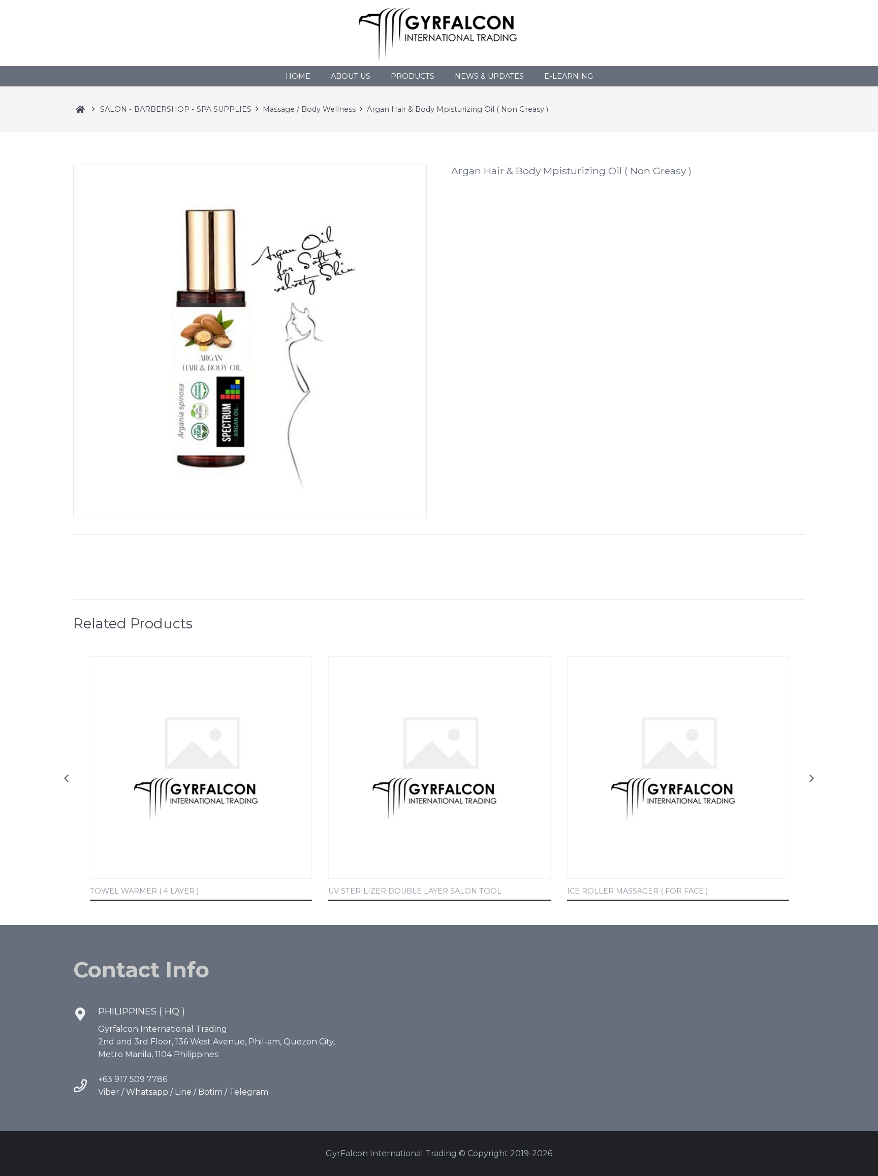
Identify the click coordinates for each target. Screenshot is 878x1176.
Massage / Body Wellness (309, 109)
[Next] (811, 779)
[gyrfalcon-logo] (439, 33)
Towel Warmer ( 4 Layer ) (144, 891)
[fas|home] (80, 109)
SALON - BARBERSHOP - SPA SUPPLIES (176, 109)
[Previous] (67, 779)
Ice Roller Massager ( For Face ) (637, 891)
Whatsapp (147, 1092)
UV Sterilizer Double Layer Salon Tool (414, 891)
